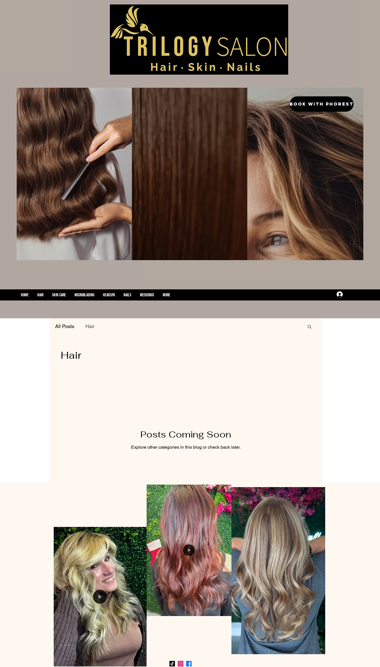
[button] (309, 327)
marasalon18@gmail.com (246, 295)
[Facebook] (319, 294)
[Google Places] (311, 294)
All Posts (64, 326)
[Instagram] (328, 294)
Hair (90, 326)
